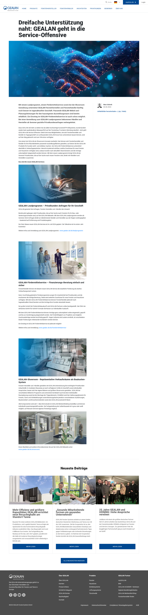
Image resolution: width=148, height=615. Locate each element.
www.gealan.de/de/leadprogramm (71, 230)
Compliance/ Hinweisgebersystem (121, 605)
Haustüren (92, 583)
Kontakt (61, 600)
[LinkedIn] (23, 595)
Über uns (119, 8)
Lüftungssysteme (95, 590)
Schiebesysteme (94, 587)
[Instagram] (15, 595)
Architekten (82, 8)
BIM (119, 583)
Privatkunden (95, 8)
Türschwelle (93, 593)
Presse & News (64, 587)
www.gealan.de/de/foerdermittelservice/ (52, 328)
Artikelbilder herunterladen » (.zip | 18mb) (111, 111)
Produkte (33, 8)
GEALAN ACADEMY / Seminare (128, 587)
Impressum (84, 605)
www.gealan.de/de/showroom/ (29, 449)
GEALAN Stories (64, 593)
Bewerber (108, 8)
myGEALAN (130, 2)
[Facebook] (10, 595)
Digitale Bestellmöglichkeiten (127, 590)
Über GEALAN (63, 580)
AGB (137, 605)
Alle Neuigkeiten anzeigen (74, 561)
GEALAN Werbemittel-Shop (127, 593)
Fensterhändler (66, 8)
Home (24, 8)
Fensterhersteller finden (126, 596)
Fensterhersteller (48, 8)
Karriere (61, 583)
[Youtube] (19, 595)
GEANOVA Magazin (65, 590)
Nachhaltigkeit (64, 596)
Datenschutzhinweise (99, 605)
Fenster (91, 580)
